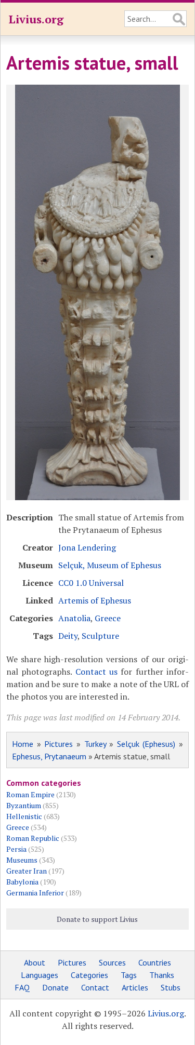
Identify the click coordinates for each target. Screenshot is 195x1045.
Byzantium (23, 805)
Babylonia (22, 882)
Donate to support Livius (97, 919)
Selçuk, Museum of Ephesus (109, 565)
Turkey (95, 744)
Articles (135, 987)
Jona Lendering (87, 547)
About (34, 962)
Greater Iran (26, 871)
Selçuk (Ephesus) (146, 744)
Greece (108, 618)
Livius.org (35, 18)
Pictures (58, 744)
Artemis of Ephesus (94, 600)
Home (22, 744)
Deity (67, 635)
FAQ (22, 987)
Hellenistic (24, 816)
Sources (112, 962)
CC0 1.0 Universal (91, 582)
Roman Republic (32, 838)
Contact (95, 987)
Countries (154, 962)
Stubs (170, 987)
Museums (21, 860)
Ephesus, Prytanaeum (49, 756)
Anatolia (74, 618)
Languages (39, 975)
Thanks (161, 975)
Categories (89, 975)
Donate (55, 987)
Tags (129, 975)
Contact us (96, 671)
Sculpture (100, 635)
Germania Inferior (35, 892)
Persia (16, 849)
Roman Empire (30, 794)
